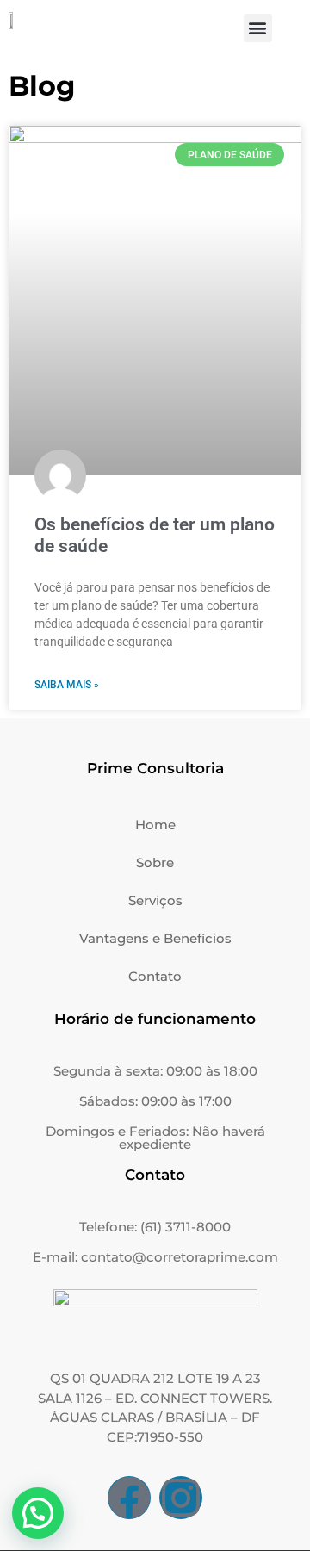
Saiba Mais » (66, 685)
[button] (258, 28)
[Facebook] (129, 1497)
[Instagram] (180, 1497)
